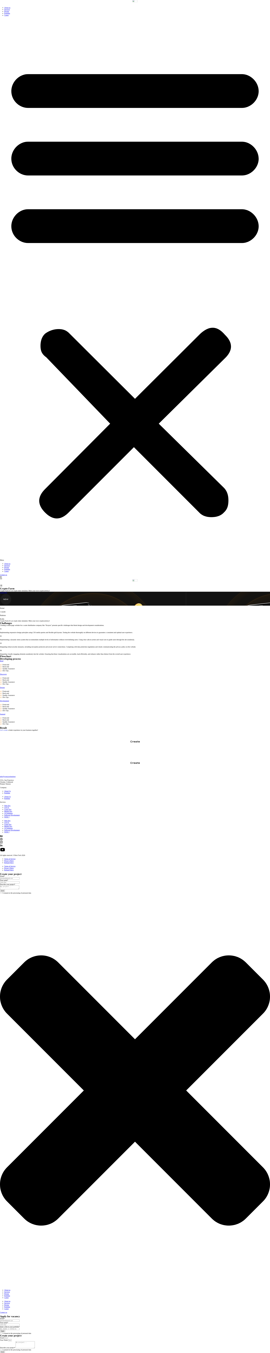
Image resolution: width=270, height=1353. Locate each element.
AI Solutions (8, 813)
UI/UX (6, 807)
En (1, 577)
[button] (135, 289)
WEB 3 (6, 817)
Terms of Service (10, 859)
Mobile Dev (8, 811)
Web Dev (7, 806)
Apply (2, 1331)
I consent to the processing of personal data (16, 893)
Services (7, 9)
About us (7, 8)
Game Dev (7, 809)
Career (6, 15)
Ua (1, 578)
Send (2, 891)
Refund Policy (9, 863)
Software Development (12, 815)
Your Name (4, 1340)
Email (2, 1338)
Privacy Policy (9, 861)
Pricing (6, 11)
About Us (7, 791)
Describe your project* (8, 1348)
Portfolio (7, 13)
